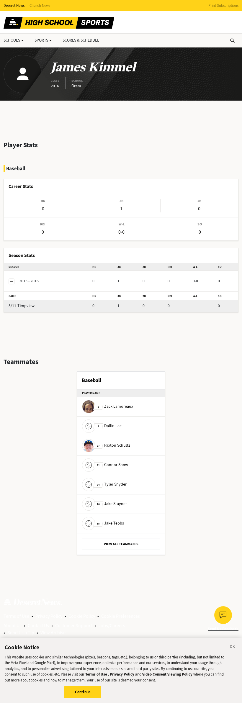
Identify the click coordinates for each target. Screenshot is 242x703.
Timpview (22, 306)
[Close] (232, 647)
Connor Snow (112, 465)
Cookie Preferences (120, 616)
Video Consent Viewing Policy (167, 674)
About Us (13, 625)
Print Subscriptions (223, 5)
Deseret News (14, 5)
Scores (81, 40)
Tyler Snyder (112, 484)
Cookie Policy (81, 616)
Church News (40, 5)
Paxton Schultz (113, 445)
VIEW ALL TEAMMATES (121, 544)
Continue (83, 691)
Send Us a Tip (20, 633)
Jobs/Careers (111, 625)
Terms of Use (16, 616)
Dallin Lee (110, 426)
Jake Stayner (112, 504)
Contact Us (38, 625)
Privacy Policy (48, 616)
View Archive (53, 633)
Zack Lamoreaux (115, 406)
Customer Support (73, 625)
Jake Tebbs (110, 523)
